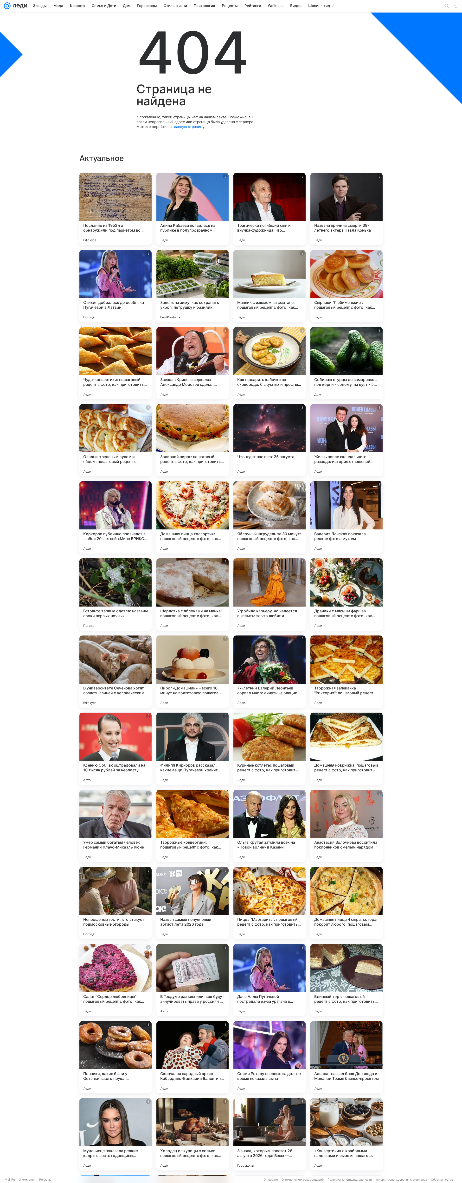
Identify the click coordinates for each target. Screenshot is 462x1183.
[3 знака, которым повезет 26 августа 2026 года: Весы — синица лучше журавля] (269, 1134)
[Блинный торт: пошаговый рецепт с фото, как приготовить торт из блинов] (346, 980)
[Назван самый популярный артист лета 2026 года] (192, 903)
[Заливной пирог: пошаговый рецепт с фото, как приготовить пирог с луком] (192, 440)
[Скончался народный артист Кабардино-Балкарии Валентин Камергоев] (192, 1057)
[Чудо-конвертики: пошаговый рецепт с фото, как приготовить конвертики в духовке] (115, 363)
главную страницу (188, 126)
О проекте (271, 1179)
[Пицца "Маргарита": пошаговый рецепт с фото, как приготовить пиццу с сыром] (269, 903)
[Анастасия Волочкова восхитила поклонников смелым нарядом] (346, 826)
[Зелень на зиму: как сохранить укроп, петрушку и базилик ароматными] (192, 286)
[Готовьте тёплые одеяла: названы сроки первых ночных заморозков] (115, 594)
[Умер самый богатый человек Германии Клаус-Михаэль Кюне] (115, 826)
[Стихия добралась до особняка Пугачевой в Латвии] (115, 286)
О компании (27, 1179)
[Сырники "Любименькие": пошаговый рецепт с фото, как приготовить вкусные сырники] (346, 286)
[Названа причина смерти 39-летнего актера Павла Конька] (346, 209)
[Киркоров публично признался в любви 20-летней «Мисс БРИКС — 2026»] (115, 517)
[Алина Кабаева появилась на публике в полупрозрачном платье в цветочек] (192, 209)
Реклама (45, 1179)
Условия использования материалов (401, 1179)
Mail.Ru (10, 1179)
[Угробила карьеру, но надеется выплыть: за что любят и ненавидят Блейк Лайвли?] (269, 594)
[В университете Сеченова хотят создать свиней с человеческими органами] (115, 671)
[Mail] (7, 6)
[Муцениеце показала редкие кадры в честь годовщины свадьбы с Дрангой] (115, 1134)
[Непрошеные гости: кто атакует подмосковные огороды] (115, 903)
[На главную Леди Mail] (19, 6)
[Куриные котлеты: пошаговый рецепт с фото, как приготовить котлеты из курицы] (269, 749)
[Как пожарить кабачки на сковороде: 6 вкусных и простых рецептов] (269, 363)
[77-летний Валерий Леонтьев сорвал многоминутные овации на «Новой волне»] (269, 671)
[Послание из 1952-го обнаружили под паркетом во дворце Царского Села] (115, 209)
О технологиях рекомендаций (303, 1179)
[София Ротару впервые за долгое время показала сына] (269, 1057)
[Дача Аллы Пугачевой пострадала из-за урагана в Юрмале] (269, 980)
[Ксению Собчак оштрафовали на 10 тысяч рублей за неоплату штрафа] (115, 749)
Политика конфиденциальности (349, 1179)
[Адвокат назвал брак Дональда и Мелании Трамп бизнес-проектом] (346, 1057)
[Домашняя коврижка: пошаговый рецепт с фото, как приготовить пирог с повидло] (346, 749)
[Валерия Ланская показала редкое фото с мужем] (346, 517)
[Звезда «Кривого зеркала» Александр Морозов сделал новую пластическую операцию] (192, 363)
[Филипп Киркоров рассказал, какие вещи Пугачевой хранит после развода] (192, 749)
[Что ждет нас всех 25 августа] (269, 440)
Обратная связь (442, 1179)
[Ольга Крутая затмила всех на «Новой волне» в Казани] (269, 826)
